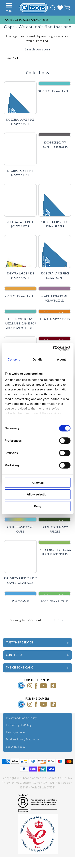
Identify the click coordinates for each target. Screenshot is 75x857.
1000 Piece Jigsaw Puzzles (54, 91)
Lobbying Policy (15, 747)
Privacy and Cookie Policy (21, 718)
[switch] (64, 440)
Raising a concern (16, 732)
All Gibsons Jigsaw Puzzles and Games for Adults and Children (20, 323)
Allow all (38, 482)
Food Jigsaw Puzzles (54, 601)
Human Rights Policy (18, 725)
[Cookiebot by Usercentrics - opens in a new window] (53, 348)
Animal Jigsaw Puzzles (55, 319)
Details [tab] (37, 359)
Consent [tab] (14, 359)
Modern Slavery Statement (22, 739)
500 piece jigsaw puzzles (20, 296)
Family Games (20, 601)
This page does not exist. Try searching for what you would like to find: (37, 38)
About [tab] (61, 359)
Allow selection (37, 494)
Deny (37, 506)
